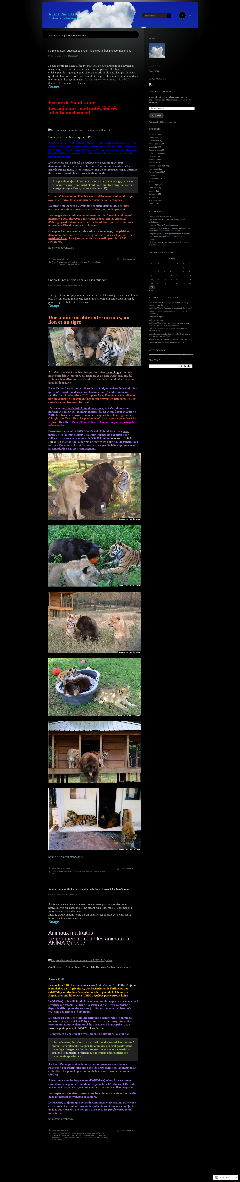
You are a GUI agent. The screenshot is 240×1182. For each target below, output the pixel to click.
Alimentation (153, 137)
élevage (83, 262)
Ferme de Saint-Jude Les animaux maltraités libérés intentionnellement (89, 50)
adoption (60, 1133)
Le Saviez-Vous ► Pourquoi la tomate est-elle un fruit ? (170, 308)
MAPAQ (79, 1135)
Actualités (153, 134)
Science (152, 194)
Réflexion (152, 188)
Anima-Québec (70, 1133)
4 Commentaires (127, 868)
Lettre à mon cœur (156, 320)
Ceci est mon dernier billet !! (160, 217)
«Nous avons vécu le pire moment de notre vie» (168, 339)
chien (73, 1135)
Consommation (155, 150)
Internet (152, 163)
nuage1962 (61, 56)
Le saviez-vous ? (156, 166)
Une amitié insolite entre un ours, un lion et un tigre (77, 280)
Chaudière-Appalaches (61, 1135)
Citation (152, 147)
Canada (91, 262)
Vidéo (151, 203)
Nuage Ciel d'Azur (63, 14)
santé (151, 191)
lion (83, 871)
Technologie (153, 197)
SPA (105, 1138)
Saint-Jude (70, 264)
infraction (98, 262)
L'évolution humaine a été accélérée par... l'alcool (168, 343)
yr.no (183, 354)
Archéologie (153, 144)
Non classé (153, 169)
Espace (152, 156)
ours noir (89, 871)
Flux (189, 16)
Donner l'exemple (156, 317)
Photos (151, 181)
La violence (153, 239)
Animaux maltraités (72, 262)
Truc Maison (154, 200)
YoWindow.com (156, 354)
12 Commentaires (128, 259)
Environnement (155, 153)
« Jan (151, 290)
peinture (152, 175)
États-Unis (77, 871)
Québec (55, 264)
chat (102, 1133)
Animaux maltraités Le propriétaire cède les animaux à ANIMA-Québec (89, 889)
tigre (53, 873)
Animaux (64, 259)
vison (77, 264)
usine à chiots (57, 1140)
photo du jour (154, 178)
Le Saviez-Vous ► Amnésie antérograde (165, 225)
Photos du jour (99, 871)
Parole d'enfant (155, 172)
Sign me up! (156, 115)
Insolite (151, 159)
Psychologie (154, 185)
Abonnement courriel (160, 91)
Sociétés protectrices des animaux (89, 1138)
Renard (62, 264)
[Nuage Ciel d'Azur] (120, 15)
